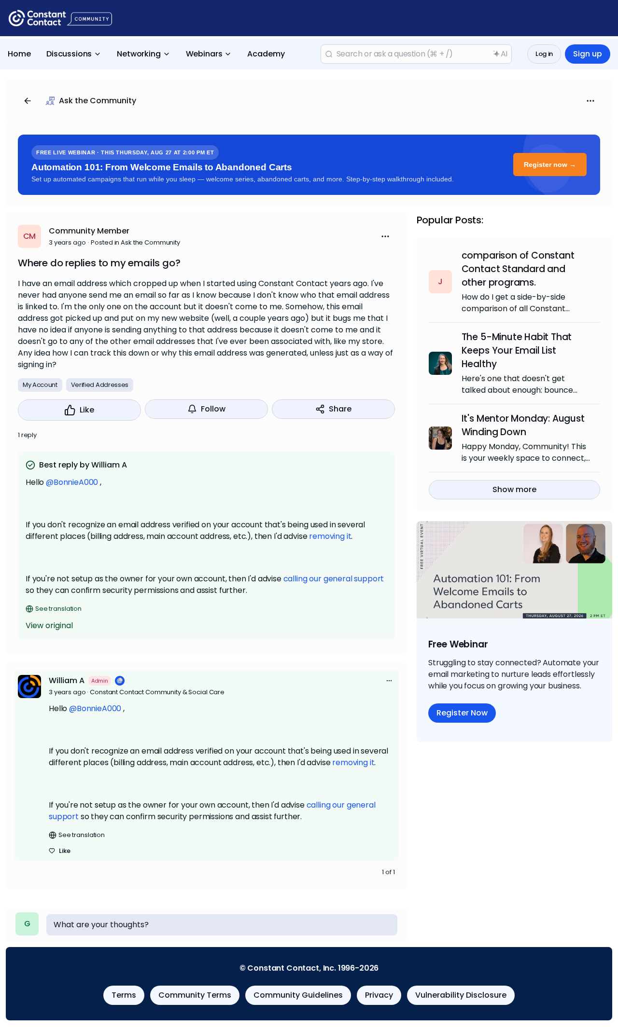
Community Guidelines (298, 995)
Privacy (379, 995)
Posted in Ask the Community (135, 242)
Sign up (587, 53)
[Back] (27, 100)
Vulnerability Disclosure (460, 995)
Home (19, 53)
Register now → (550, 164)
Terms (124, 995)
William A (66, 680)
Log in (544, 53)
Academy (266, 53)
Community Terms (194, 995)
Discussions (69, 53)
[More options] (389, 681)
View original (49, 625)
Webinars (204, 53)
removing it (330, 536)
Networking (138, 53)
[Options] (590, 100)
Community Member (89, 230)
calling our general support (333, 578)
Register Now (462, 712)
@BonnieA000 (72, 482)
